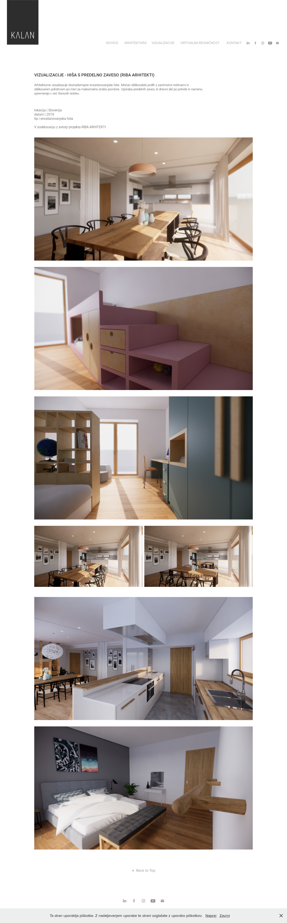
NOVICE (112, 43)
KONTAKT (234, 43)
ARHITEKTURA (135, 43)
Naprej (210, 915)
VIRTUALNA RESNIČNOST (200, 43)
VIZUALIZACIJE (163, 43)
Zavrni (225, 915)
